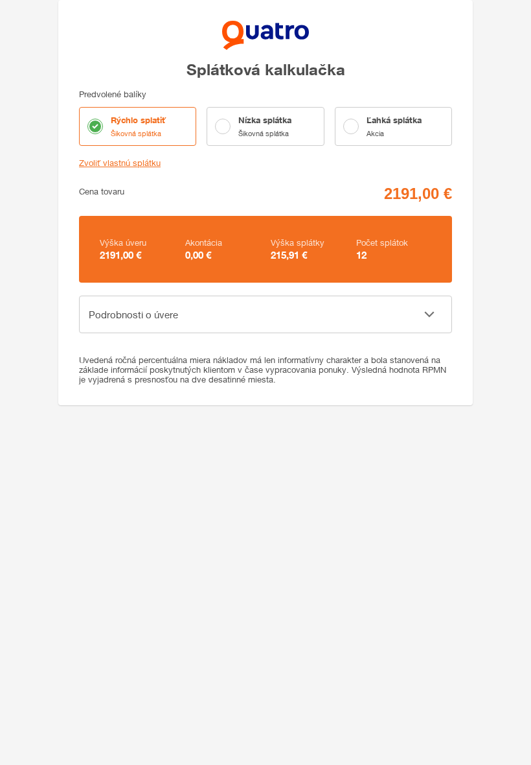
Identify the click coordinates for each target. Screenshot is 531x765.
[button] (265, 314)
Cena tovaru (101, 191)
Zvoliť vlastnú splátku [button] (120, 163)
